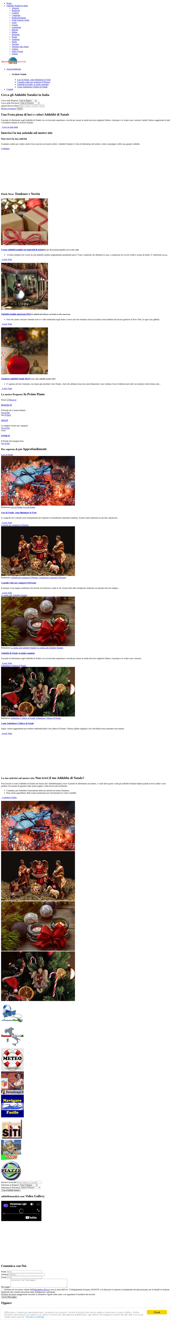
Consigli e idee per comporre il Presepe (33, 82)
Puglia (14, 37)
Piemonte (16, 34)
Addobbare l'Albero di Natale (22, 718)
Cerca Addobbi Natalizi (11, 1190)
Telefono (5, 1274)
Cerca (19, 109)
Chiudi (157, 1312)
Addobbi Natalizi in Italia (17, 6)
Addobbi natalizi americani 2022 (15, 314)
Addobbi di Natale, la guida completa (33, 84)
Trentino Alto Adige (20, 46)
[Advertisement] (85, 170)
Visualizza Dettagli (35, 1316)
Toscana (15, 44)
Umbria (15, 49)
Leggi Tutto (7, 259)
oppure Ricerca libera (10, 106)
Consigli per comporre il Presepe (24, 577)
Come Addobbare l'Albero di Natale (32, 87)
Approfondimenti (13, 69)
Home (9, 3)
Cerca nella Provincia (10, 103)
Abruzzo (15, 8)
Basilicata (16, 10)
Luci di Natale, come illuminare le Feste (34, 80)
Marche (15, 30)
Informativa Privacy (42, 1289)
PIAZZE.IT (6, 405)
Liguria (15, 25)
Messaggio (5, 1287)
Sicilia (14, 42)
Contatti (9, 89)
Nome (3, 1272)
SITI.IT (4, 420)
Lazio (14, 22)
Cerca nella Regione (9, 100)
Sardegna (16, 39)
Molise (15, 32)
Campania (16, 15)
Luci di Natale (17, 507)
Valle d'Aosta (17, 51)
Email (3, 1277)
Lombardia (16, 27)
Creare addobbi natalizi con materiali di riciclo (22, 250)
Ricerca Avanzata (8, 108)
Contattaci (5, 148)
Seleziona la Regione (10, 1185)
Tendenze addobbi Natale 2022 (15, 379)
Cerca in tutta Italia (10, 127)
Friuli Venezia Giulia (20, 20)
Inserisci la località (9, 1182)
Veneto (15, 54)
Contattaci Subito (9, 797)
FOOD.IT (5, 436)
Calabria (15, 13)
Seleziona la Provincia (10, 1187)
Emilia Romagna (19, 18)
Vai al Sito (5, 413)
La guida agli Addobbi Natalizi (24, 648)
